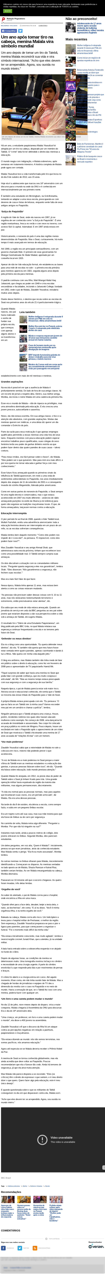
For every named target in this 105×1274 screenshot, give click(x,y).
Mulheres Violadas (36, 1186)
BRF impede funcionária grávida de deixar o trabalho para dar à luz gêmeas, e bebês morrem (44, 357)
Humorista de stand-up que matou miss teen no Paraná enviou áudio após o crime (40, 1210)
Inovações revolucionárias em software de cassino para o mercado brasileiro (89, 85)
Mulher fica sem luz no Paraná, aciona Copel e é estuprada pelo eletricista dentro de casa (45, 328)
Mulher (25, 1186)
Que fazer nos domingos (87, 132)
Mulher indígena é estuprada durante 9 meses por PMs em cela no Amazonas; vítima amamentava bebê (45, 319)
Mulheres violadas (9, 25)
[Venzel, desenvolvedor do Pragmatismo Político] (96, 1246)
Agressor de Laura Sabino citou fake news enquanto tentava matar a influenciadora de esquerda (7, 1211)
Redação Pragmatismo (16, 19)
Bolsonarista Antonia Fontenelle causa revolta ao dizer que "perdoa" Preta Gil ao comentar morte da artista (90, 74)
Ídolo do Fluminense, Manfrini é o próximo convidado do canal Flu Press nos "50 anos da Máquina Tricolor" (90, 148)
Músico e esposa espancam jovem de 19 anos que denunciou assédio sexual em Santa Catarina (45, 338)
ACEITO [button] (8, 11)
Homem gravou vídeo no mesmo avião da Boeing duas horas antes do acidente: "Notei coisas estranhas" (24, 1212)
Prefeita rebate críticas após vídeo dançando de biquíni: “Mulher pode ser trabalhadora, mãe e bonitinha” (56, 1213)
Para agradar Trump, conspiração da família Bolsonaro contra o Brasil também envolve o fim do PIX (89, 111)
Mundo (47, 1186)
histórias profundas (14, 1186)
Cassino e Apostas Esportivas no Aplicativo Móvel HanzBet (89, 121)
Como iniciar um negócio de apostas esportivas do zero (88, 59)
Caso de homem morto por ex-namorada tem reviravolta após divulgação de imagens (42, 347)
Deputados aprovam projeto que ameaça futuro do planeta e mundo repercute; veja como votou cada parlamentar (90, 98)
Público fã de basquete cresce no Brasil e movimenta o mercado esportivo (89, 159)
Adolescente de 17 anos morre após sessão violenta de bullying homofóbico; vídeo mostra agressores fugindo (90, 28)
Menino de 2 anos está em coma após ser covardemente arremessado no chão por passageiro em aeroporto (45, 367)
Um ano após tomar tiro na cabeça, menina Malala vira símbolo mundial (27, 41)
